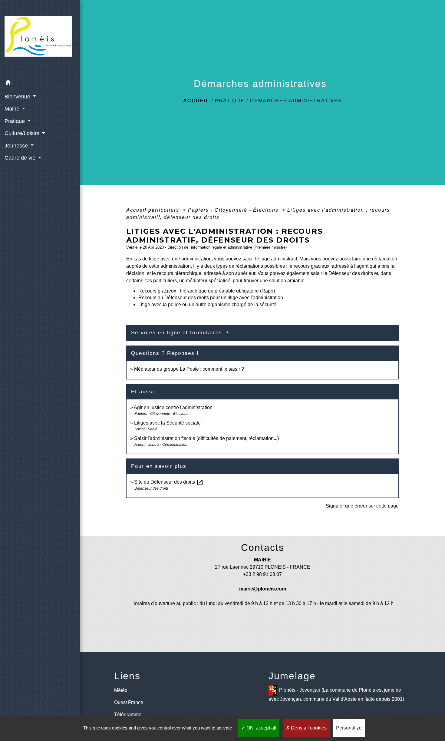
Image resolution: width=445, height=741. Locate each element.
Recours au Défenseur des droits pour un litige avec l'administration (210, 297)
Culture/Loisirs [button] (23, 133)
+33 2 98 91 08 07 (262, 574)
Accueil (196, 100)
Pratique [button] (15, 121)
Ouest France (128, 702)
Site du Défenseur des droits (168, 482)
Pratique (230, 100)
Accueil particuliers (153, 210)
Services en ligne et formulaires (177, 333)
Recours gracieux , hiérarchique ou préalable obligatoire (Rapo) (206, 290)
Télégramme (127, 714)
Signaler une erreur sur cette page (362, 505)
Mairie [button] (13, 109)
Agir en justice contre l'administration (173, 407)
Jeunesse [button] (17, 146)
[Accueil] (40, 38)
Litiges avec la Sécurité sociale (167, 422)
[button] (40, 83)
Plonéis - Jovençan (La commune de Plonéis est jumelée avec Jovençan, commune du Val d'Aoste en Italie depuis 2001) (336, 694)
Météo (120, 690)
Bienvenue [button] (18, 97)
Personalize (349, 727)
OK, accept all (260, 727)
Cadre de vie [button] (21, 158)
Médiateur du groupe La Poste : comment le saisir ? (189, 369)
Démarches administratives (296, 100)
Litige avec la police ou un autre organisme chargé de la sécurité (207, 304)
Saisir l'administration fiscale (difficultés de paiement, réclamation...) (206, 438)
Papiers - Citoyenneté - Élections (234, 210)
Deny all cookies (308, 727)
